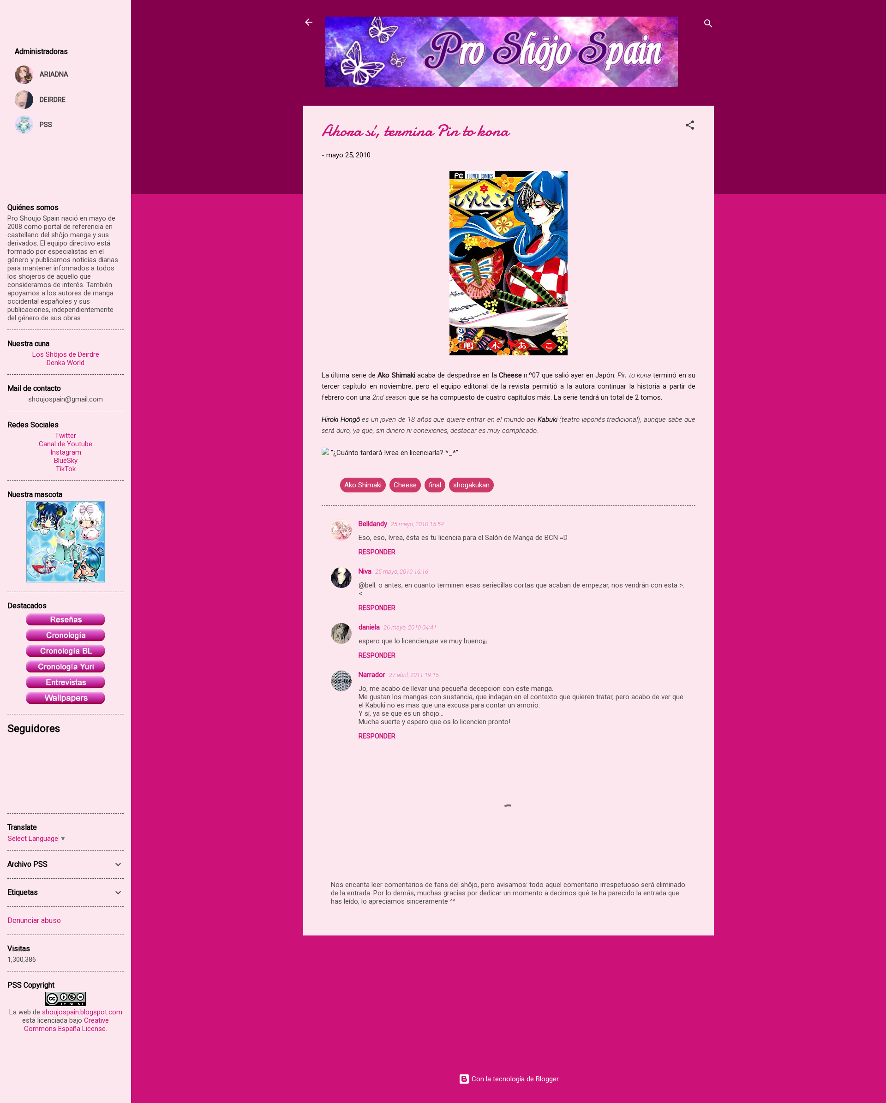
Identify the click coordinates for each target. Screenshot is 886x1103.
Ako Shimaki (363, 485)
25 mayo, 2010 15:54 (417, 524)
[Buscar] (708, 25)
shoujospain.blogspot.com (82, 1012)
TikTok (66, 469)
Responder (377, 552)
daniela (369, 627)
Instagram (65, 452)
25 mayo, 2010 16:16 (401, 571)
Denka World (65, 363)
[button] (689, 127)
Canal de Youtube (65, 444)
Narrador (372, 675)
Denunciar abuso (34, 920)
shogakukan (471, 485)
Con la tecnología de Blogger (514, 1079)
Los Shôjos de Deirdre (65, 354)
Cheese (405, 485)
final (435, 485)
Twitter (65, 436)
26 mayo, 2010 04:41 (410, 627)
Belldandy (373, 524)
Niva (365, 571)
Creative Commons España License (66, 1024)
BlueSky (66, 460)
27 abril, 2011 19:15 (414, 674)
